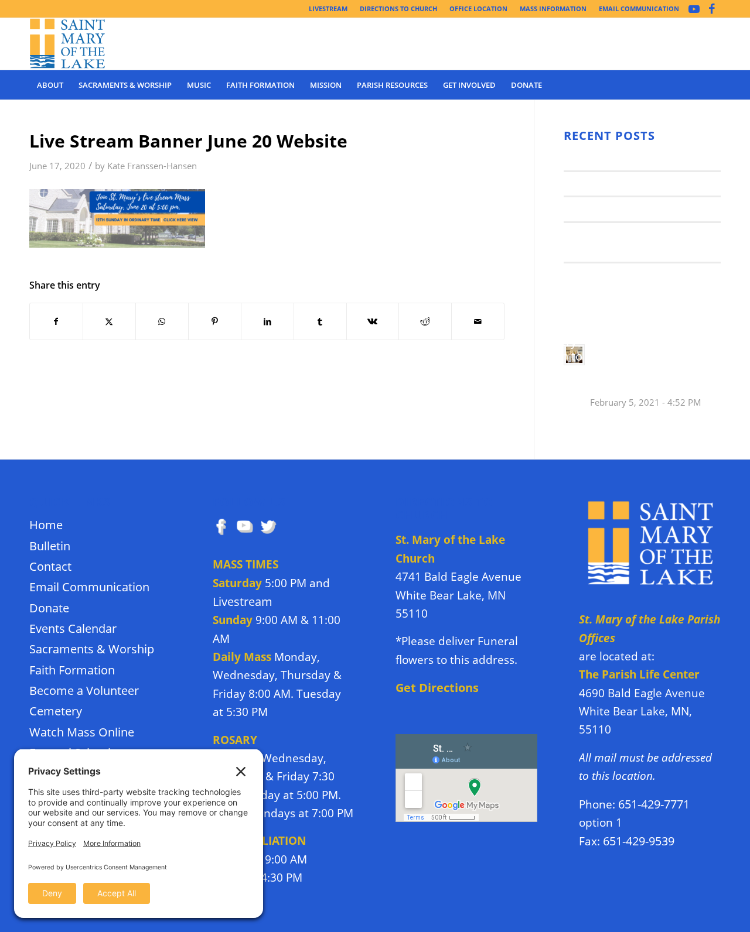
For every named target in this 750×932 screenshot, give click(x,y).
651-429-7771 (654, 804)
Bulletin (49, 546)
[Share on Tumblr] (320, 321)
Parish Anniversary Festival (630, 208)
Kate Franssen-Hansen (152, 166)
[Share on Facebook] (56, 321)
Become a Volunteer (84, 690)
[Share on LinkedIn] (267, 321)
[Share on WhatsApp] (162, 321)
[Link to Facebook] (712, 9)
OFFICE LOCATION (478, 8)
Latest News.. (595, 158)
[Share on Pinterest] (215, 321)
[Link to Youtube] (694, 9)
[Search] (713, 85)
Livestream (242, 601)
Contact (50, 566)
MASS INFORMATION (553, 8)
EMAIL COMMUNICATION (639, 8)
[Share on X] (109, 321)
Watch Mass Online (81, 732)
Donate (49, 608)
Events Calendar (73, 628)
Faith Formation (72, 670)
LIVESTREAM (328, 8)
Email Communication (89, 587)
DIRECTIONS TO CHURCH (398, 8)
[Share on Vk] (373, 321)
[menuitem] (328, 9)
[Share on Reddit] (425, 321)
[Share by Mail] (478, 321)
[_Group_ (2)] (67, 44)
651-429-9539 (638, 841)
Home (46, 525)
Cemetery (55, 711)
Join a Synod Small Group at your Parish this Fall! (632, 242)
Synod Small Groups (612, 183)
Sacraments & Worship (91, 649)
